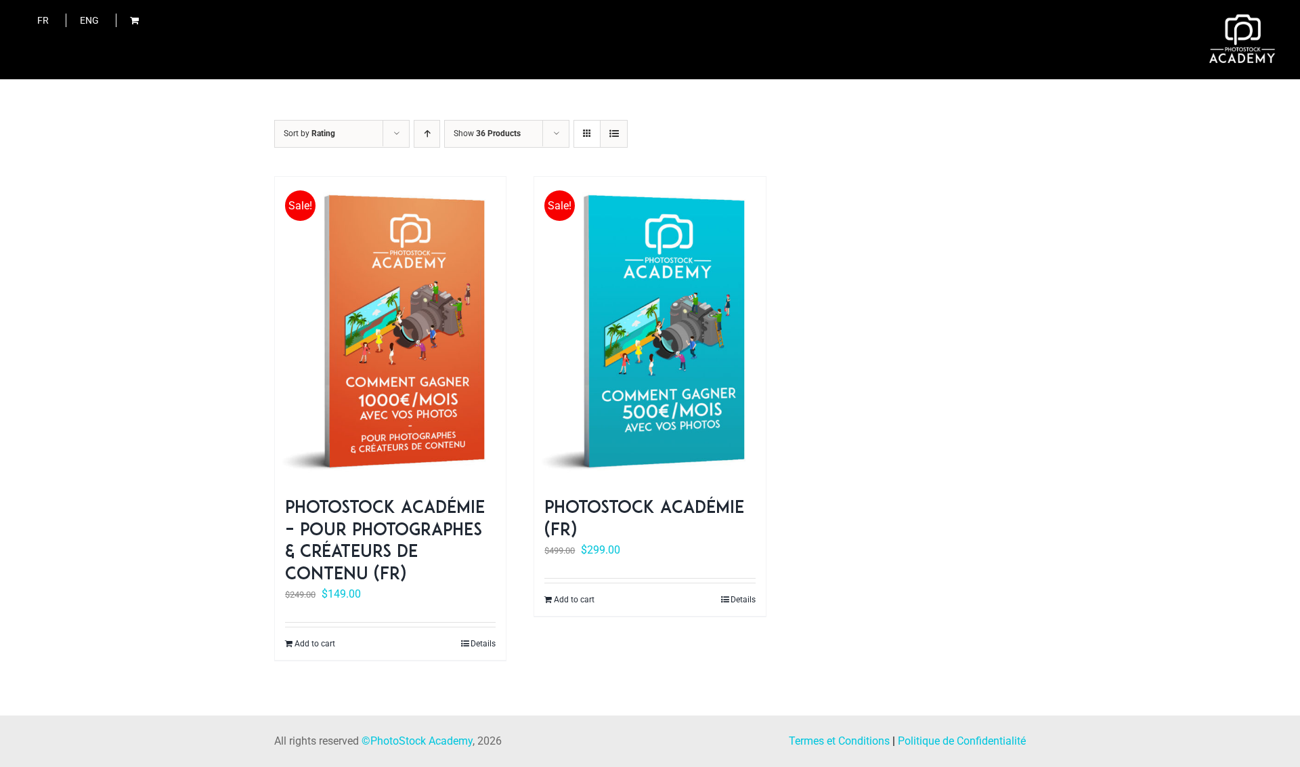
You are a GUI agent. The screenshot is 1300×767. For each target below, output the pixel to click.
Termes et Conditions (839, 740)
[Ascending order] (427, 134)
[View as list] (614, 134)
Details (483, 643)
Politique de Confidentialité (962, 740)
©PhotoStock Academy (417, 740)
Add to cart (315, 643)
